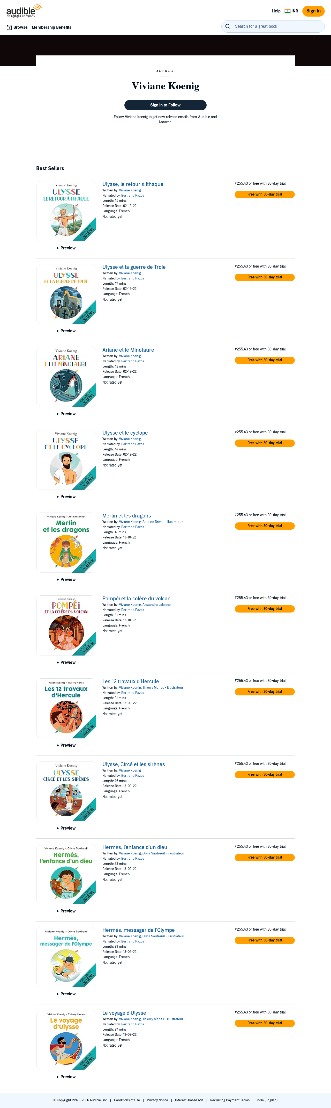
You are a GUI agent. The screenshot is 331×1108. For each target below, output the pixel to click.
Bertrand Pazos (132, 195)
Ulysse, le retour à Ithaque (132, 184)
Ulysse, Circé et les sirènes (133, 764)
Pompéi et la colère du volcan (136, 599)
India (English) (267, 1100)
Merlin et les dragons (126, 516)
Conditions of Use (127, 1100)
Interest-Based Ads (189, 1100)
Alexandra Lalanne (156, 605)
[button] (265, 194)
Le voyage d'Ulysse (124, 1013)
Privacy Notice (158, 1100)
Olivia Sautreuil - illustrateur (163, 853)
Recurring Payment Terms (230, 1100)
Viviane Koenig (130, 190)
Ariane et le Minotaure (128, 350)
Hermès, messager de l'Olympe (138, 930)
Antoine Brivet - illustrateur (162, 522)
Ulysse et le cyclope (125, 433)
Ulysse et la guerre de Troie (134, 267)
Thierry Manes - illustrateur (162, 688)
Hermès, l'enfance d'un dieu (134, 847)
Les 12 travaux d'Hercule (130, 682)
